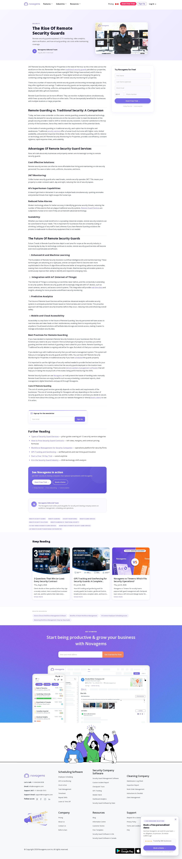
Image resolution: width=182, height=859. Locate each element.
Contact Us (62, 826)
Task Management (64, 789)
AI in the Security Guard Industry (44, 460)
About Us (61, 822)
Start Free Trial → (42, 482)
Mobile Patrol (97, 795)
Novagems (58, 375)
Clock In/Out (62, 785)
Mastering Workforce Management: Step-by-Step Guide (52, 620)
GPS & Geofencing (64, 781)
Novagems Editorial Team (47, 50)
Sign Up (142, 4)
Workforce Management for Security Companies (51, 448)
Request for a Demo (134, 818)
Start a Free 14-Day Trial (41, 456)
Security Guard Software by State (104, 803)
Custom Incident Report (101, 782)
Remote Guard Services (90, 208)
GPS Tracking (97, 791)
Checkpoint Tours (99, 787)
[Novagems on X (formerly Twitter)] (37, 799)
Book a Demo (60, 482)
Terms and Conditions (134, 826)
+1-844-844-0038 (34, 782)
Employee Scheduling (65, 777)
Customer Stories (98, 826)
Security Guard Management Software (106, 778)
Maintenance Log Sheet (135, 781)
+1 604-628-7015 (35, 790)
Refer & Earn (62, 830)
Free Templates (98, 830)
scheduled (79, 357)
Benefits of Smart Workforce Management (83, 616)
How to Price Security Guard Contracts (47, 440)
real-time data (96, 287)
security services (53, 131)
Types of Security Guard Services (45, 436)
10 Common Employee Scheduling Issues (114, 616)
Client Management (133, 797)
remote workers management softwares (82, 368)
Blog (94, 818)
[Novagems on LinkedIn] (49, 799)
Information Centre (99, 822)
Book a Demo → (159, 848)
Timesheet (62, 793)
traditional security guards (76, 69)
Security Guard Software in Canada (104, 838)
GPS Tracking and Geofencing (43, 452)
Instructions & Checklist (135, 793)
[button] (48, 4)
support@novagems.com (38, 795)
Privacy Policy (131, 822)
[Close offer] (175, 819)
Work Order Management (135, 789)
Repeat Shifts (62, 797)
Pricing (111, 4)
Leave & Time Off (64, 802)
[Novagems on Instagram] (45, 799)
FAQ (128, 830)
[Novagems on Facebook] (40, 799)
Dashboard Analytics (100, 799)
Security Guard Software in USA (103, 834)
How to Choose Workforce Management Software (50, 616)
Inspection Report (133, 785)
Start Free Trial (128, 4)
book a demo (96, 397)
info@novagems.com (34, 786)
